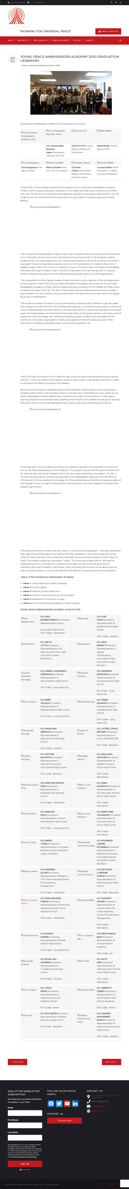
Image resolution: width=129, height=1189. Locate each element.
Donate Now (64, 1120)
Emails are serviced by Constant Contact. (24, 1157)
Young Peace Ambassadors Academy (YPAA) (44, 65)
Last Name (13, 1132)
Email (10, 1108)
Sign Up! (25, 1164)
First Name (13, 1120)
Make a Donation (110, 31)
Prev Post (18, 1062)
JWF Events (40, 40)
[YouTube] (120, 2)
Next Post (110, 1062)
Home (102, 1184)
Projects (25, 65)
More (88, 40)
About (111, 1184)
